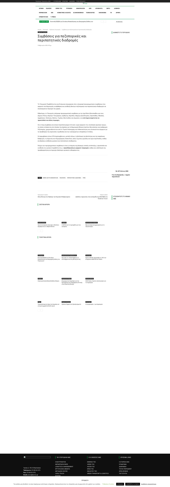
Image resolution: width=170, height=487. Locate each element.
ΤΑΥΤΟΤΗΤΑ (123, 473)
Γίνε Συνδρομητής (118, 175)
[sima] (123, 416)
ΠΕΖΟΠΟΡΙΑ (62, 177)
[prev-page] (39, 231)
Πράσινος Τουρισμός (54, 29)
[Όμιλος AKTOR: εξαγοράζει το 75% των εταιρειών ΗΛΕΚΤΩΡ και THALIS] (96, 248)
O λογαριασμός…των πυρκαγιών (94, 304)
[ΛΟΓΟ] (122, 361)
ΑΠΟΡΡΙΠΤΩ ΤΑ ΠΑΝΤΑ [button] (132, 484)
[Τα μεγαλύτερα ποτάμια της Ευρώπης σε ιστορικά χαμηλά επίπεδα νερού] (49, 295)
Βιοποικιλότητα (42, 222)
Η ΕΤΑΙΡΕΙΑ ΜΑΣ (124, 462)
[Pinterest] (62, 50)
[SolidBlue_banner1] (122, 376)
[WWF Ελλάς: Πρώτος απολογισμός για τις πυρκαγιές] (96, 271)
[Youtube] (133, 1)
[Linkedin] (131, 1)
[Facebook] (126, 1)
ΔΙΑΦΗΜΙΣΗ (122, 466)
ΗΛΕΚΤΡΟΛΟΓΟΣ (60, 462)
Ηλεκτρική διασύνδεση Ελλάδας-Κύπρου (48, 281)
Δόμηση (64, 222)
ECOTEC (58, 476)
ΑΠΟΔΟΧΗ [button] (120, 484)
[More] (70, 50)
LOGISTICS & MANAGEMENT (64, 466)
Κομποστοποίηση (66, 302)
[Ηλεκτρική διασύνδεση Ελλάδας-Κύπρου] (49, 271)
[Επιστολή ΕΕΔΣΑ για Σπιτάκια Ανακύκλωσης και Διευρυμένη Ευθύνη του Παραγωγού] (49, 248)
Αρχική (39, 29)
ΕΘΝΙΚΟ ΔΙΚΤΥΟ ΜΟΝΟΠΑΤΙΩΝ (50, 177)
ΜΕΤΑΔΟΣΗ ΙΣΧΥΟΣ (61, 471)
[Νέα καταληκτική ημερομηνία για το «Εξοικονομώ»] (96, 215)
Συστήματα (40, 255)
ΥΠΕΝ (84, 177)
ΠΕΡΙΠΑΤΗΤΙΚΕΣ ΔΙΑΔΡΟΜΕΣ (74, 177)
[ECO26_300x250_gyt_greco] (123, 435)
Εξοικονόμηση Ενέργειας (91, 222)
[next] (105, 21)
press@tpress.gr (33, 475)
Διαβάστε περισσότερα (148, 484)
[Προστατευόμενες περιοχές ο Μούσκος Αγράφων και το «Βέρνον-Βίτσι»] (49, 215)
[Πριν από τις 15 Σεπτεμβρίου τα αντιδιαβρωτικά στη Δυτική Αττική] (73, 248)
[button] (117, 22)
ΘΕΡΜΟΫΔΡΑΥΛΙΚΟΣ (61, 464)
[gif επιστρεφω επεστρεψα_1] (123, 397)
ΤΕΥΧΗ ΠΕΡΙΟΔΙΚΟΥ (125, 469)
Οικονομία (45, 29)
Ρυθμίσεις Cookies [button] (108, 484)
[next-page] (42, 231)
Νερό (39, 302)
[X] (58, 50)
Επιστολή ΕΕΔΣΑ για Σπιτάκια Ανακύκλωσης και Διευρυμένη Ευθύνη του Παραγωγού (49, 259)
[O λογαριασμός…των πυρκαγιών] (96, 295)
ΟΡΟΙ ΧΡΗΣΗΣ (123, 471)
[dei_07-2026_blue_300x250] (122, 341)
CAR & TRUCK (59, 473)
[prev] (102, 21)
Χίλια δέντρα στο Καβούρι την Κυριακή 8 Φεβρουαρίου (54, 197)
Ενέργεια (40, 278)
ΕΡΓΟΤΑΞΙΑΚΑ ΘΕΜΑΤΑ (62, 469)
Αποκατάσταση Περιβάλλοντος (69, 255)
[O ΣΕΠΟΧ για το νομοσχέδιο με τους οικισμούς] (73, 215)
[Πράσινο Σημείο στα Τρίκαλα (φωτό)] (73, 295)
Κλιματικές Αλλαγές (66, 278)
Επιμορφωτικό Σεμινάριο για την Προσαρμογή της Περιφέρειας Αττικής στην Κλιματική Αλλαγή (72, 282)
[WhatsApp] (66, 50)
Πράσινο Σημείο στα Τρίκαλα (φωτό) (71, 304)
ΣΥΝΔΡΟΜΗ (123, 464)
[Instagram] (129, 1)
